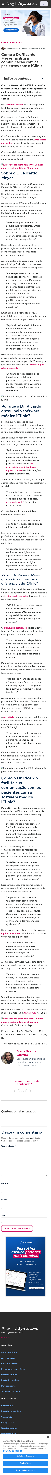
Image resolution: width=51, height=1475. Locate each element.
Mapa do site (5, 1337)
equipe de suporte (10, 933)
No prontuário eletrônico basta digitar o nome (21, 467)
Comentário (8, 1146)
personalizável (14, 502)
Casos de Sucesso (11, 42)
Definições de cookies (25, 1456)
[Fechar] (48, 1437)
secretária (8, 717)
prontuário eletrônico (15, 627)
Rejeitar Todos (25, 1463)
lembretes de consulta (16, 596)
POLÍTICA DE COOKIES (12, 1451)
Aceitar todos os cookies (25, 1470)
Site (3, 1215)
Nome (5, 1184)
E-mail (5, 1199)
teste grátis (30, 1012)
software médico (15, 104)
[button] (3, 4)
